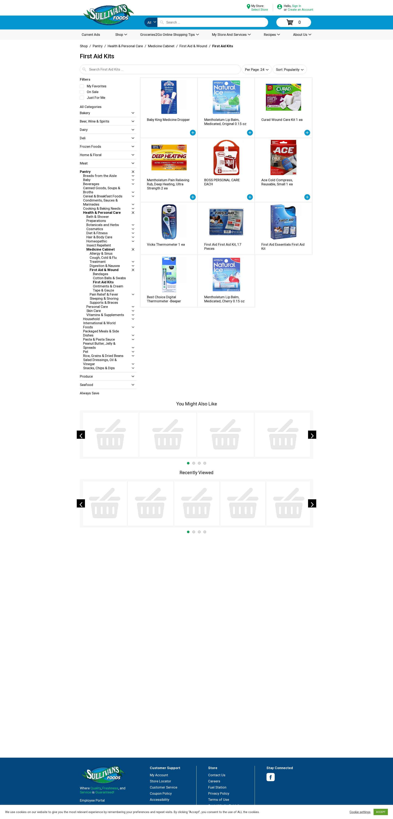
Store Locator (160, 781)
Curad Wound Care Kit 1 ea (282, 120)
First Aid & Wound (193, 46)
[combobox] (150, 22)
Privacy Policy (218, 793)
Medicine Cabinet (161, 46)
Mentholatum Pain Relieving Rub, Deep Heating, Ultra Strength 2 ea (168, 184)
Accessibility (159, 800)
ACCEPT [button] (380, 811)
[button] (132, 113)
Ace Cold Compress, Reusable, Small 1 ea (277, 182)
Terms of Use (218, 800)
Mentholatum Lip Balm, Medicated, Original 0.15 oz (225, 122)
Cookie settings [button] (360, 812)
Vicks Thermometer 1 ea (166, 244)
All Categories (91, 107)
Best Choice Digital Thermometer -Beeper (164, 299)
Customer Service (163, 787)
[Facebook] (271, 777)
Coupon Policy (161, 793)
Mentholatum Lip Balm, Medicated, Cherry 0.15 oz (224, 299)
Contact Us (216, 775)
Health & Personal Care (125, 46)
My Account (159, 775)
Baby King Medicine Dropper (168, 120)
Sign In (296, 6)
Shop (84, 46)
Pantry (98, 46)
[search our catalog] (161, 22)
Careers (214, 781)
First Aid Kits (222, 46)
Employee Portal (92, 800)
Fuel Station (217, 787)
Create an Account (300, 9)
